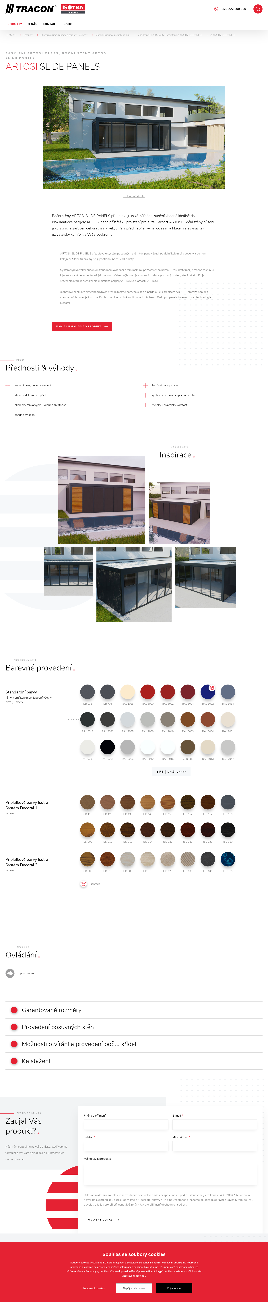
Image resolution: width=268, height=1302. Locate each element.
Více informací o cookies (128, 1266)
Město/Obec (181, 1137)
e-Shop (69, 24)
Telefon (89, 1137)
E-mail (177, 1116)
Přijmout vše (174, 1288)
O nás (32, 24)
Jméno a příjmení (96, 1116)
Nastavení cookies (93, 1288)
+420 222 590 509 (233, 9)
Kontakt (50, 24)
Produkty (13, 24)
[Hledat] (258, 9)
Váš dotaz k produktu (97, 1159)
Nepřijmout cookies (134, 1288)
